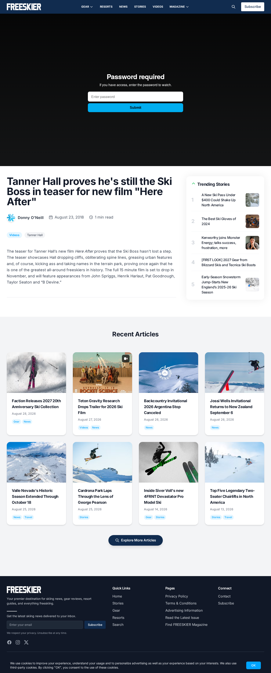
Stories (140, 6)
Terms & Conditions (180, 603)
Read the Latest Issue (182, 617)
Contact (224, 596)
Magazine (177, 6)
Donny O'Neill (31, 217)
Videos (158, 6)
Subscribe (253, 6)
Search (117, 624)
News (123, 6)
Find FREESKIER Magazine (186, 624)
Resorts (106, 6)
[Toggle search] (233, 7)
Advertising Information (184, 610)
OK (253, 665)
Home (117, 596)
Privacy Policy (176, 596)
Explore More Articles (138, 540)
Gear (85, 6)
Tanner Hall (35, 235)
